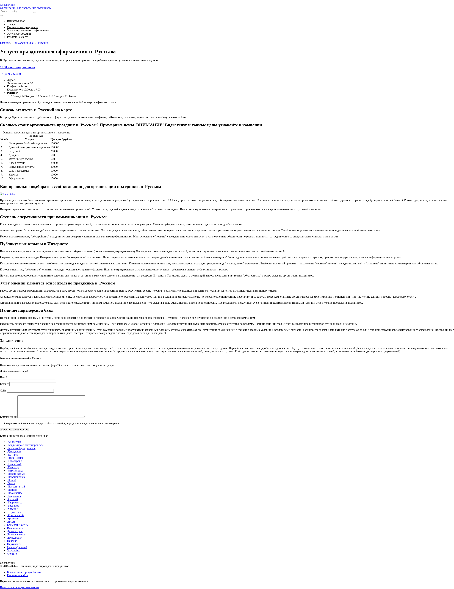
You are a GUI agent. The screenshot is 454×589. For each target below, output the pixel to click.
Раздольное (14, 496)
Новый (11, 480)
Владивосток (15, 528)
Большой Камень (17, 524)
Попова (12, 489)
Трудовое (13, 505)
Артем (11, 521)
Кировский (14, 464)
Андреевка (14, 441)
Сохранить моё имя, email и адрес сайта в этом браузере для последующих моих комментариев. (62, 423)
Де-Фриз (12, 454)
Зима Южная (15, 457)
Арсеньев (13, 518)
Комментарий (8, 416)
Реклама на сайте (17, 575)
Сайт (3, 390)
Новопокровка (16, 476)
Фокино (12, 553)
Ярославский (15, 515)
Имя (3, 377)
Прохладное (15, 492)
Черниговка (14, 512)
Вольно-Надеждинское (21, 448)
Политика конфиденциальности (19, 587)
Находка (12, 540)
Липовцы (13, 467)
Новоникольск (16, 473)
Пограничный (16, 486)
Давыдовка (14, 451)
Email (4, 383)
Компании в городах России (24, 572)
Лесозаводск (14, 537)
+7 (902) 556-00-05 (11, 73)
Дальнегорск (15, 531)
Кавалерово (14, 460)
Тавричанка (14, 502)
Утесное (12, 508)
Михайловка (15, 470)
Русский (12, 499)
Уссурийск (13, 550)
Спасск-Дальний (17, 547)
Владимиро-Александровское (25, 444)
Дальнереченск (16, 534)
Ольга (11, 483)
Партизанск (14, 544)
